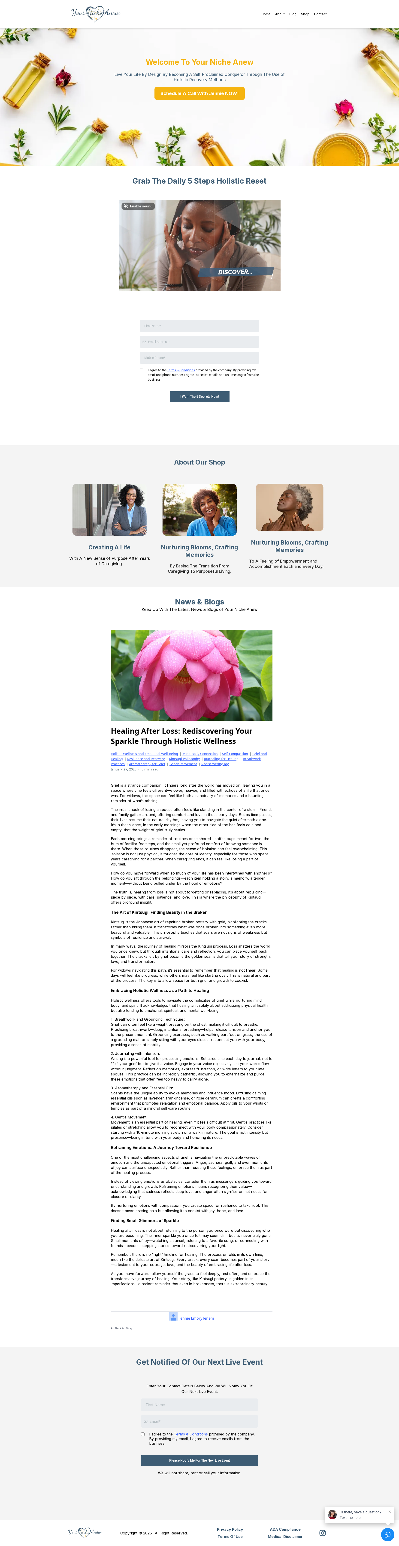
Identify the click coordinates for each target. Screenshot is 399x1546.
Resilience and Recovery (146, 759)
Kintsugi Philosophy (184, 759)
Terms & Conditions (181, 370)
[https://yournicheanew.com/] (96, 14)
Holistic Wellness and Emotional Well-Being (144, 753)
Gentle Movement (183, 764)
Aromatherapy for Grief (147, 764)
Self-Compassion (235, 753)
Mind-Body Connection (200, 753)
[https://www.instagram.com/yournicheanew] (323, 1533)
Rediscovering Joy (215, 764)
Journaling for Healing (221, 759)
